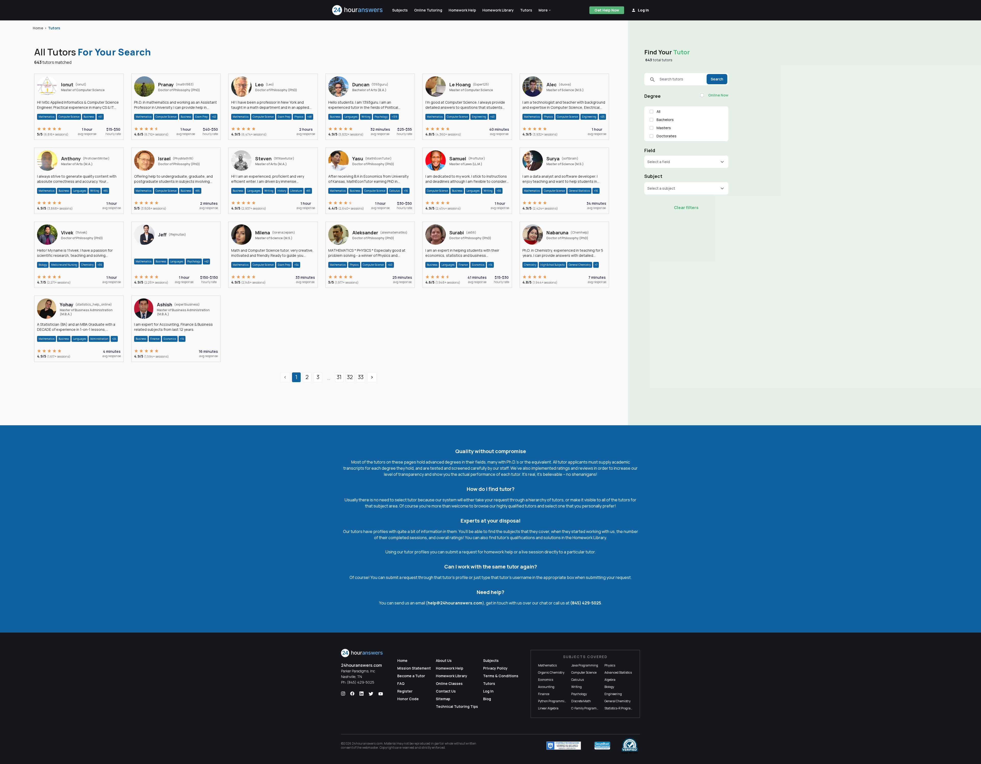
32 (350, 377)
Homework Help (449, 668)
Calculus (394, 190)
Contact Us (446, 691)
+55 (499, 190)
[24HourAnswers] (357, 10)
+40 (390, 264)
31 (339, 377)
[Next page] (372, 377)
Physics (298, 116)
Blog (487, 698)
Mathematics (46, 116)
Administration (99, 339)
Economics (478, 264)
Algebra (609, 679)
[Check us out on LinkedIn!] (361, 694)
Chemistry (87, 264)
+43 (492, 116)
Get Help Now (606, 10)
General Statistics (579, 190)
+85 (105, 190)
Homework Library (451, 675)
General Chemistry (580, 264)
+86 (197, 190)
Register (405, 691)
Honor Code (408, 698)
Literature (296, 190)
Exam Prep (201, 116)
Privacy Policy (495, 668)
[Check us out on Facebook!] (352, 694)
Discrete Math (581, 701)
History (281, 190)
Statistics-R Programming (622, 708)
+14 (490, 264)
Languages (350, 116)
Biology (43, 264)
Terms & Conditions (500, 675)
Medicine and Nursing (64, 264)
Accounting (546, 687)
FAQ (400, 683)
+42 (214, 116)
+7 (596, 264)
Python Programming (553, 701)
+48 (309, 116)
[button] (545, 10)
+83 (308, 190)
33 (361, 377)
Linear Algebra (548, 708)
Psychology (381, 116)
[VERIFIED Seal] (630, 745)
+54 (296, 264)
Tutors (54, 28)
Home (38, 28)
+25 (602, 116)
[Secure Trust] (602, 746)
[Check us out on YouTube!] (380, 694)
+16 (406, 190)
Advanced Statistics (618, 672)
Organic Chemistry (551, 672)
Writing (365, 116)
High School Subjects (552, 264)
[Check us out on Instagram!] (343, 694)
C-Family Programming (587, 708)
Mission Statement (414, 668)
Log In (488, 691)
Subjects (491, 660)
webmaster (370, 747)
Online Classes (449, 683)
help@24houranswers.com (455, 603)
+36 (100, 264)
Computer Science (69, 116)
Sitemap (443, 698)
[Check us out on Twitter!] (371, 694)
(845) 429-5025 (585, 603)
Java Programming (584, 665)
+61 (100, 116)
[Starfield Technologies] (563, 746)
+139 (394, 116)
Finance (463, 264)
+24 (114, 339)
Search (717, 79)
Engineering (479, 116)
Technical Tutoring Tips (457, 706)
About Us (444, 660)
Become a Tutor (411, 675)
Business (89, 116)
